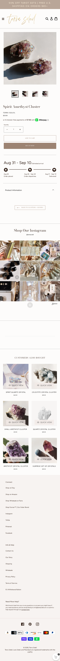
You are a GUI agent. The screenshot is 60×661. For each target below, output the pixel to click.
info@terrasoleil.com (40, 607)
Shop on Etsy (10, 488)
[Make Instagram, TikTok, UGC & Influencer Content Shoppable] (55, 304)
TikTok (8, 520)
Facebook (9, 533)
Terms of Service (11, 583)
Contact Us (9, 551)
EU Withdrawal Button (13, 590)
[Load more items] (30, 305)
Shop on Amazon (11, 494)
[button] (30, 251)
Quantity (6, 124)
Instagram (9, 514)
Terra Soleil (33, 648)
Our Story (9, 557)
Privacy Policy (10, 577)
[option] (15, 94)
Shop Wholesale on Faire (14, 501)
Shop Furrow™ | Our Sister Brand (17, 507)
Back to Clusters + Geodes (32, 207)
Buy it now (30, 145)
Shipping (9, 564)
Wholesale (9, 570)
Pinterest (9, 526)
